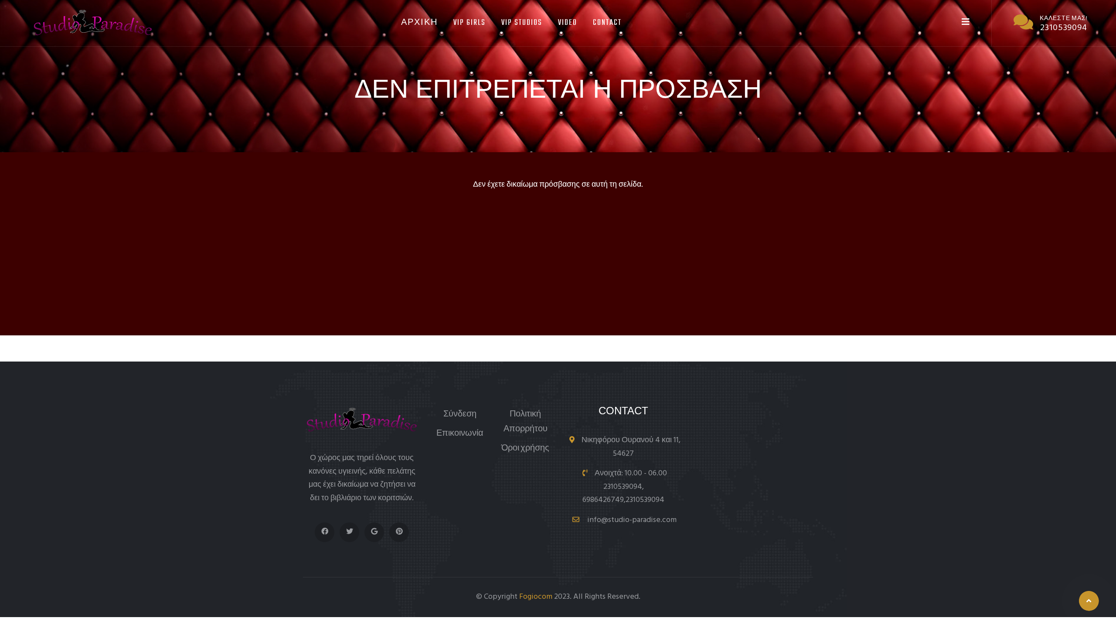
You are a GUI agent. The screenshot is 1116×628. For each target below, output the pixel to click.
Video (567, 23)
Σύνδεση (459, 414)
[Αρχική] (93, 23)
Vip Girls (469, 23)
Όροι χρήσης (525, 448)
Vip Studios (521, 23)
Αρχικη (419, 23)
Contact (607, 23)
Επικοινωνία (459, 433)
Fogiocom (535, 596)
